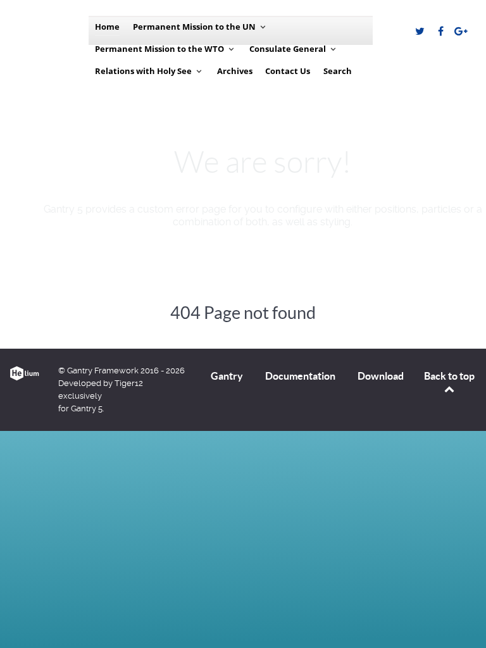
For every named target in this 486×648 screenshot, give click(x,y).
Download (381, 376)
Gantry (227, 376)
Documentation (300, 376)
